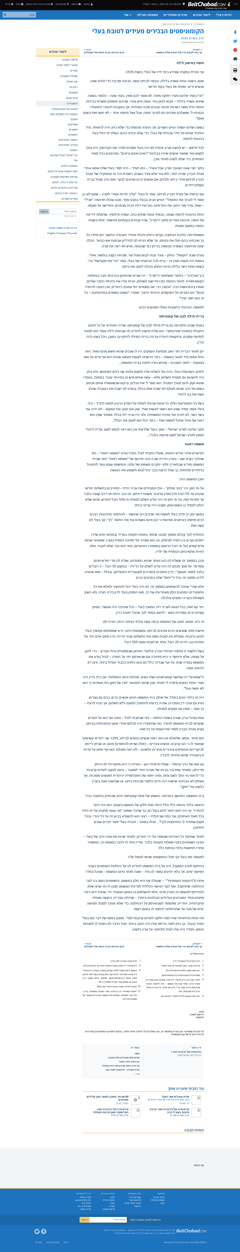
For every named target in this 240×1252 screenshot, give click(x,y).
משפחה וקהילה (147, 15)
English (51, 233)
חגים (112, 1197)
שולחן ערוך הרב (84, 1206)
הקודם (179, 51)
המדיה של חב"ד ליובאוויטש (176, 1242)
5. (203, 979)
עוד (76, 160)
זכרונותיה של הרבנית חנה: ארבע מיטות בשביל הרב (169, 1111)
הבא (104, 51)
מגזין (162, 1203)
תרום (18, 4)
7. (140, 961)
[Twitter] (37, 1231)
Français (61, 233)
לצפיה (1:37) (122, 1103)
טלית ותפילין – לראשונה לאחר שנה (123, 1070)
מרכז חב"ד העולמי (111, 1230)
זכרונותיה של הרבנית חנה (175, 24)
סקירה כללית (85, 1197)
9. (140, 970)
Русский (72, 233)
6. (203, 996)
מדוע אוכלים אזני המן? (175, 1096)
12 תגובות (184, 1103)
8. (140, 965)
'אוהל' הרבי (86, 1203)
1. (203, 961)
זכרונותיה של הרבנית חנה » (186, 1051)
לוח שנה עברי (135, 1200)
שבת (112, 1203)
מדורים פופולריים (175, 15)
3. (203, 970)
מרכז (191, 1242)
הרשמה (137, 1206)
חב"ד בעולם (85, 1209)
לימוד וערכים (201, 15)
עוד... (137, 1074)
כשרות (112, 1206)
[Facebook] (43, 1231)
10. (139, 986)
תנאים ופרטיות (53, 1242)
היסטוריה (199, 24)
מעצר (137, 1053)
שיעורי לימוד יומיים (133, 1203)
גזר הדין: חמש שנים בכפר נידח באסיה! (121, 1066)
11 (166, 880)
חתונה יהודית (109, 1200)
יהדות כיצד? (224, 15)
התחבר (86, 4)
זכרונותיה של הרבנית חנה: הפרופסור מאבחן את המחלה (110, 1111)
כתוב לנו (38, 1242)
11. (139, 991)
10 (176, 571)
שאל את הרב (60, 4)
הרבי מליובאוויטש (83, 1200)
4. (203, 975)
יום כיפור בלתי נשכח (129, 1061)
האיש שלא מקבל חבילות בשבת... (123, 1057)
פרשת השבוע (109, 1209)
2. (203, 965)
